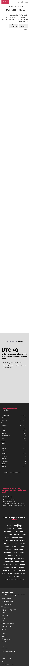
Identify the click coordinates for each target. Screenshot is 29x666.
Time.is (5, 2)
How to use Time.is (7, 664)
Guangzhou (17, 537)
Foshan (23, 534)
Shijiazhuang (7, 564)
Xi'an (10, 573)
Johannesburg (5, 435)
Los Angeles (5, 415)
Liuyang (14, 546)
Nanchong (18, 549)
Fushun (7, 537)
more (26, 29)
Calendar (4, 621)
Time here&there (7, 601)
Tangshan (21, 567)
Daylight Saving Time (8, 610)
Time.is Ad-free (6, 659)
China (14, 520)
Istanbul (3, 446)
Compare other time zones (12, 472)
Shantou (21, 558)
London (3, 433)
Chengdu (8, 531)
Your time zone (6, 604)
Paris (2, 438)
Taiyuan (6, 567)
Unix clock (4, 649)
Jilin (10, 543)
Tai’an (13, 567)
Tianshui (14, 570)
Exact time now (6, 599)
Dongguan (14, 534)
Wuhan (22, 570)
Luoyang (21, 546)
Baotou (9, 525)
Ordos (22, 552)
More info (4, 19)
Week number (6, 626)
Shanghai (4, 458)
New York (4, 420)
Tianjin (6, 570)
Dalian (5, 534)
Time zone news (6, 639)
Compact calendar (7, 624)
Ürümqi (22, 579)
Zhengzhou (17, 576)
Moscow (3, 448)
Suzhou (22, 564)
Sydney (3, 466)
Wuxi (3, 573)
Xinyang (23, 573)
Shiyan (15, 564)
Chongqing (19, 531)
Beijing (13, 25)
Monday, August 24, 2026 (20, 14)
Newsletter (5, 642)
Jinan (15, 543)
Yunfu (9, 576)
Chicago (3, 418)
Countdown (5, 615)
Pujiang (10, 555)
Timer (3, 618)
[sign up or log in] (22, 2)
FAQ (2, 661)
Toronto (3, 423)
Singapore (4, 461)
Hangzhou (14, 540)
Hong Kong (4, 456)
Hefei (4, 543)
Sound (3, 629)
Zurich (3, 440)
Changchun (10, 528)
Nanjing (7, 552)
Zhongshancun (8, 579)
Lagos (3, 430)
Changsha (19, 528)
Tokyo (23, 25)
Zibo (16, 579)
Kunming (22, 543)
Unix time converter (8, 651)
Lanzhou (6, 546)
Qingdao (17, 555)
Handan (5, 540)
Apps (3, 633)
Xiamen (16, 573)
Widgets (4, 636)
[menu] (27, 2)
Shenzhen (19, 561)
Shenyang (9, 561)
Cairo (3, 443)
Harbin (22, 540)
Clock (3, 612)
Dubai (3, 451)
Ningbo (15, 552)
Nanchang (9, 549)
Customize (5, 656)
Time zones (5, 607)
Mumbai (3, 453)
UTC (2, 428)
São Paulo (4, 425)
